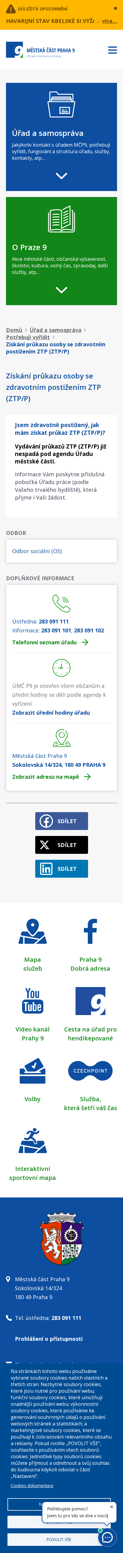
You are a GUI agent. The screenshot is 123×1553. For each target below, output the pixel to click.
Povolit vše (59, 1539)
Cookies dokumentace (32, 1485)
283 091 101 (56, 630)
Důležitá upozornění (42, 9)
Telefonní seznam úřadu (44, 642)
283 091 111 (54, 621)
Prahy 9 (33, 1038)
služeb (32, 968)
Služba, (90, 1099)
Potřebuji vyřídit (28, 337)
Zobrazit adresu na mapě (45, 776)
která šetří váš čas (90, 1108)
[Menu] (115, 49)
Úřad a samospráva (56, 329)
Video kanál (33, 1029)
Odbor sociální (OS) (37, 551)
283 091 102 (89, 630)
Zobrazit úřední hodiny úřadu (51, 712)
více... (109, 20)
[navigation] (61, 137)
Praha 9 (90, 959)
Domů (14, 329)
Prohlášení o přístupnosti (49, 1338)
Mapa (32, 959)
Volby (32, 1099)
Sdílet (67, 821)
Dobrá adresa (90, 968)
